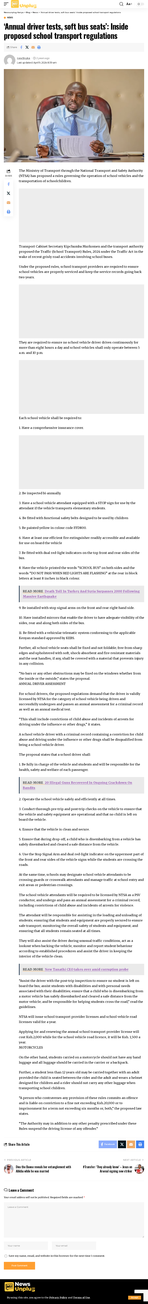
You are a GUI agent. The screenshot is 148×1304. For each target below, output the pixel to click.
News (10, 18)
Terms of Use (81, 1297)
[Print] (39, 47)
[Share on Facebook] (21, 47)
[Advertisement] (81, 215)
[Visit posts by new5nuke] (9, 60)
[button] (134, 1298)
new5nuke (23, 58)
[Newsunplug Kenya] (23, 4)
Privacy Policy (58, 1297)
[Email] (33, 47)
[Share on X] (27, 47)
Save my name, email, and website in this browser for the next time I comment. (57, 1255)
